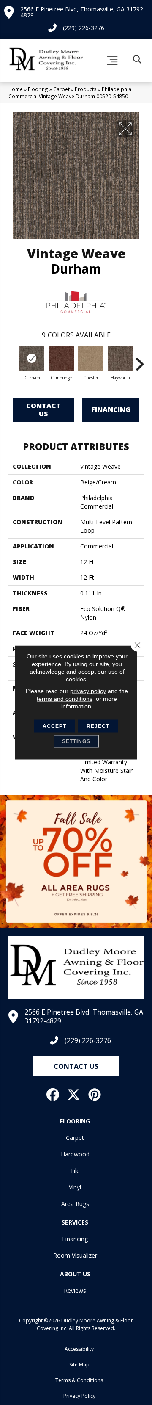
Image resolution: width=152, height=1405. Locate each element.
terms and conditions (64, 698)
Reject (98, 726)
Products (86, 89)
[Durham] (31, 358)
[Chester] (91, 358)
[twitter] (73, 1094)
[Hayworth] (120, 358)
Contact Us (43, 409)
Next (139, 360)
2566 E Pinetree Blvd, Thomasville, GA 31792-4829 (82, 12)
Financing (110, 409)
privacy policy (88, 691)
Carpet (61, 89)
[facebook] (53, 1094)
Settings (76, 741)
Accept (54, 726)
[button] (76, 1066)
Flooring (38, 89)
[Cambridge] (61, 358)
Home (15, 89)
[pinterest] (95, 1094)
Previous (12, 360)
